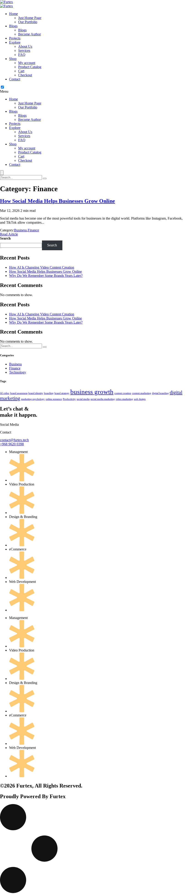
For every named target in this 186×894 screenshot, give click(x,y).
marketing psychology (33, 399)
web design (140, 399)
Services (24, 50)
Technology (17, 372)
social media (83, 399)
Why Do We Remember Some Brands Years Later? (46, 275)
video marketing (124, 399)
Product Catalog (29, 67)
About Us (25, 46)
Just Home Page (29, 18)
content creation (122, 393)
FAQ (21, 55)
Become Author (29, 34)
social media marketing (103, 399)
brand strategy (61, 393)
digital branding (160, 393)
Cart (21, 71)
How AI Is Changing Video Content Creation (41, 267)
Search (5, 238)
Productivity (69, 399)
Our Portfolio (27, 22)
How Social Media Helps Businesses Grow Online (45, 271)
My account (26, 63)
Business (20, 230)
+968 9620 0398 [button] (12, 444)
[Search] (44, 178)
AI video (4, 393)
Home (13, 14)
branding (49, 393)
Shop (13, 59)
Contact (14, 79)
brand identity (35, 393)
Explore (14, 42)
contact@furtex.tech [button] (14, 440)
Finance (33, 230)
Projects (14, 38)
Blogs (13, 26)
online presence (54, 399)
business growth (91, 391)
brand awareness (18, 393)
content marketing (141, 393)
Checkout (25, 75)
